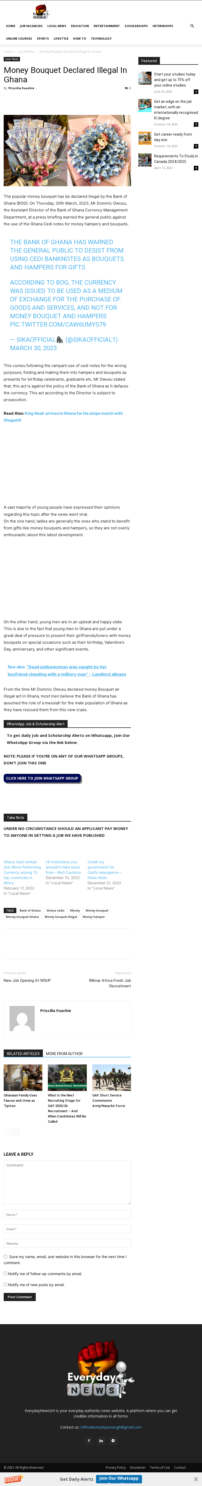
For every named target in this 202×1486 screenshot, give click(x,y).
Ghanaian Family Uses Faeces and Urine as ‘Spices (20, 1100)
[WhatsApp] (33, 100)
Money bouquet (97, 910)
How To (79, 38)
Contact (180, 1467)
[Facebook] (9, 100)
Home (10, 26)
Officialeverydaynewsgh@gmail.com (111, 1427)
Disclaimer (138, 1467)
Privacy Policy (116, 1467)
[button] (101, 1479)
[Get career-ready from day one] (145, 138)
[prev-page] (7, 1132)
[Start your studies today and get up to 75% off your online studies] (145, 78)
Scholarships (136, 26)
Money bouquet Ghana (22, 917)
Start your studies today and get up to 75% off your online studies (174, 79)
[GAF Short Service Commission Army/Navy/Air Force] (111, 1077)
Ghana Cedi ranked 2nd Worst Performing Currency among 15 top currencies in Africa (22, 872)
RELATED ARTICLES (23, 1054)
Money (75, 910)
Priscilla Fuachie (21, 88)
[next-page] (15, 1132)
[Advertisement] (67, 467)
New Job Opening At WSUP (27, 980)
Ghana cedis (55, 910)
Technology (101, 38)
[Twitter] (21, 100)
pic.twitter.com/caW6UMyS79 (58, 324)
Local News (56, 26)
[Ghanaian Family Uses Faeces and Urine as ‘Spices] (23, 1077)
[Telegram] (57, 100)
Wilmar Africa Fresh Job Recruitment (110, 983)
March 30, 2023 (33, 348)
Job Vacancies (31, 26)
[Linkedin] (45, 100)
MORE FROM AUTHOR (64, 1054)
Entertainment (107, 26)
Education (80, 26)
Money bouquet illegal (61, 917)
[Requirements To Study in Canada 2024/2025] (145, 160)
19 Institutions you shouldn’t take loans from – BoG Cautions (63, 867)
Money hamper (94, 917)
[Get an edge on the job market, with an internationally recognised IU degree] (145, 105)
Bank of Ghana (30, 910)
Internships (163, 26)
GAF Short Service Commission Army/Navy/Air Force (108, 1100)
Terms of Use (160, 1467)
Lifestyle (61, 38)
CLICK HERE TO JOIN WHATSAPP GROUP (42, 778)
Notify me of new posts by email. (36, 1284)
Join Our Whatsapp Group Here (119, 1479)
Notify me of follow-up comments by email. (45, 1273)
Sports (43, 38)
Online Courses (19, 38)
